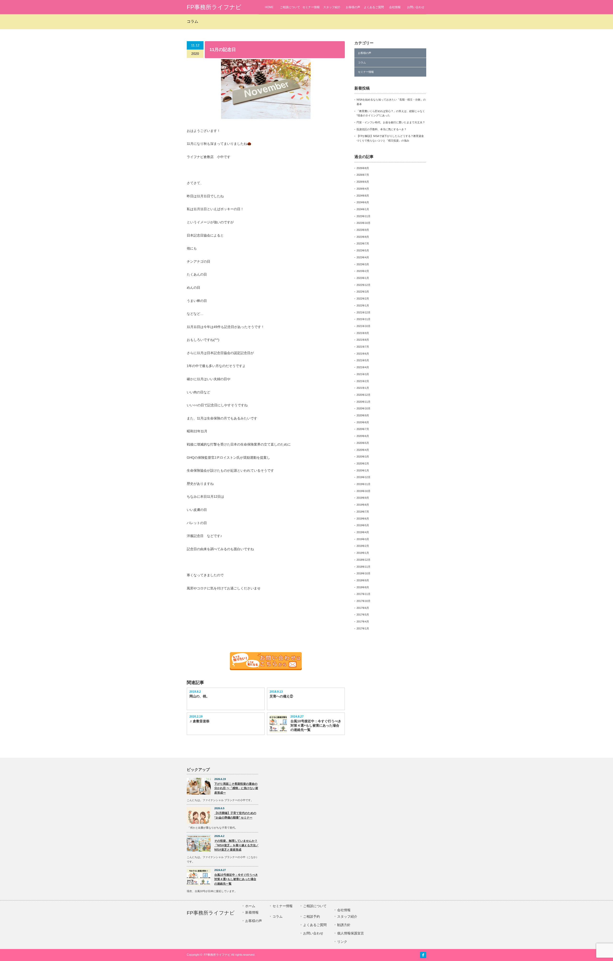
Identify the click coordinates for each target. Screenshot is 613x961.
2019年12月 (363, 477)
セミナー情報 (311, 7)
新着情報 (252, 912)
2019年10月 (363, 491)
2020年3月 (363, 456)
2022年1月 (363, 305)
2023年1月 (363, 278)
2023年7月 (363, 243)
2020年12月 (363, 394)
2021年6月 (363, 353)
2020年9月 (363, 415)
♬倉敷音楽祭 (199, 721)
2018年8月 (363, 587)
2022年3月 (363, 291)
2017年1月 (363, 628)
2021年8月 (363, 339)
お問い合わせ (415, 7)
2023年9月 (363, 229)
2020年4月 (363, 449)
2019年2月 (363, 545)
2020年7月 (363, 429)
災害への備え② (281, 696)
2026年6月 (363, 181)
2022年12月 (363, 284)
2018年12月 (363, 559)
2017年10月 (363, 600)
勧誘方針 (344, 925)
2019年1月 (363, 552)
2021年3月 (363, 374)
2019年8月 (363, 504)
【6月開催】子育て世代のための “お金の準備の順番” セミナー (235, 815)
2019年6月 (363, 518)
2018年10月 (363, 573)
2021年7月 (363, 346)
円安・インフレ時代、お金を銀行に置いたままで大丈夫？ (391, 122)
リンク (342, 942)
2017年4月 (363, 621)
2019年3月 (363, 539)
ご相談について (290, 7)
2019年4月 (363, 532)
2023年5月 (363, 250)
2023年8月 (363, 236)
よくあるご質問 (374, 7)
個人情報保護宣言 (350, 933)
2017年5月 (363, 614)
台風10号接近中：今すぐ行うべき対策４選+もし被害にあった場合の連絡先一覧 (315, 725)
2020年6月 (363, 436)
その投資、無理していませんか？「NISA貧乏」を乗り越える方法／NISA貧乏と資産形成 (236, 845)
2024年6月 (363, 202)
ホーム (250, 906)
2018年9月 (363, 580)
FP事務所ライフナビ (214, 7)
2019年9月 (363, 497)
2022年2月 (363, 298)
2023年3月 (363, 264)
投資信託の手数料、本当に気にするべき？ (382, 129)
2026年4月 (363, 188)
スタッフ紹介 (332, 7)
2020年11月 (363, 401)
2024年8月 (363, 195)
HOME (269, 7)
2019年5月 (363, 525)
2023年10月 (363, 222)
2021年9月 (363, 333)
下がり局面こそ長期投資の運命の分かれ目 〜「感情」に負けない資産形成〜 (236, 788)
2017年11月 (363, 594)
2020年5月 (363, 442)
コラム (362, 62)
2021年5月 (363, 360)
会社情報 (395, 7)
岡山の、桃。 (199, 696)
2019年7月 (363, 511)
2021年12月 (363, 312)
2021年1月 (363, 387)
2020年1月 (363, 470)
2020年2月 (363, 463)
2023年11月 (363, 216)
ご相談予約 (311, 916)
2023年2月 (363, 271)
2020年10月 (363, 408)
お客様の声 (353, 7)
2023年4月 (363, 257)
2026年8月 (363, 168)
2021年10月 (363, 326)
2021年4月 (363, 367)
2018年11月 (363, 566)
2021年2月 (363, 381)
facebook (423, 955)
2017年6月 (363, 607)
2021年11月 (363, 319)
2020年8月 (363, 422)
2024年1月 (363, 209)
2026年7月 (363, 174)
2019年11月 (363, 484)
